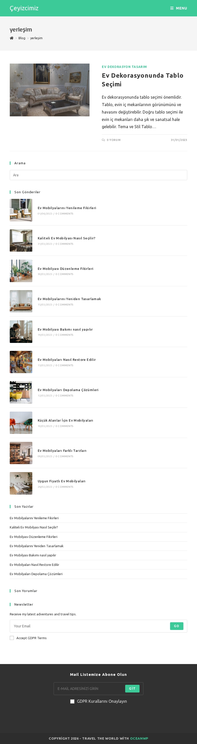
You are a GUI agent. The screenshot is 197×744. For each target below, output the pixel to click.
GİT (132, 688)
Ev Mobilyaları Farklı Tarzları (62, 450)
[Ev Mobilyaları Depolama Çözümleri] (21, 392)
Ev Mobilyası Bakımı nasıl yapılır (65, 329)
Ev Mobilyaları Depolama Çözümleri (68, 390)
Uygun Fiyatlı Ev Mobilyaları (62, 481)
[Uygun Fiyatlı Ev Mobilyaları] (21, 483)
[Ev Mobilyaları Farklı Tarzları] (21, 453)
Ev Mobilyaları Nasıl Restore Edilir (67, 359)
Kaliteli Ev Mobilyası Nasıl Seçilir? (66, 238)
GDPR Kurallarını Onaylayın (102, 701)
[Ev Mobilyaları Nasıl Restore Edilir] (21, 362)
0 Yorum (114, 139)
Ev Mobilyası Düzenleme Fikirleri (66, 268)
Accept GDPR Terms (31, 638)
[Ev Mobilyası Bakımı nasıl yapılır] (21, 331)
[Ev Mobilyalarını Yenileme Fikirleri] (21, 210)
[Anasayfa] (12, 38)
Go (176, 626)
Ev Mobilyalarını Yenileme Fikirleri (67, 208)
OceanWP (139, 738)
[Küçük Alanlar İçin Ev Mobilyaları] (21, 423)
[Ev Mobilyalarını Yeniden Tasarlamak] (21, 301)
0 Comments (64, 213)
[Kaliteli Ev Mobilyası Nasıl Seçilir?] (21, 240)
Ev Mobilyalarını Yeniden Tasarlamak (69, 299)
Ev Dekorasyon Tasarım (124, 66)
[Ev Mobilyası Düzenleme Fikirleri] (21, 271)
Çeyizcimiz (24, 8)
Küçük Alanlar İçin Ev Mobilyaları (65, 420)
